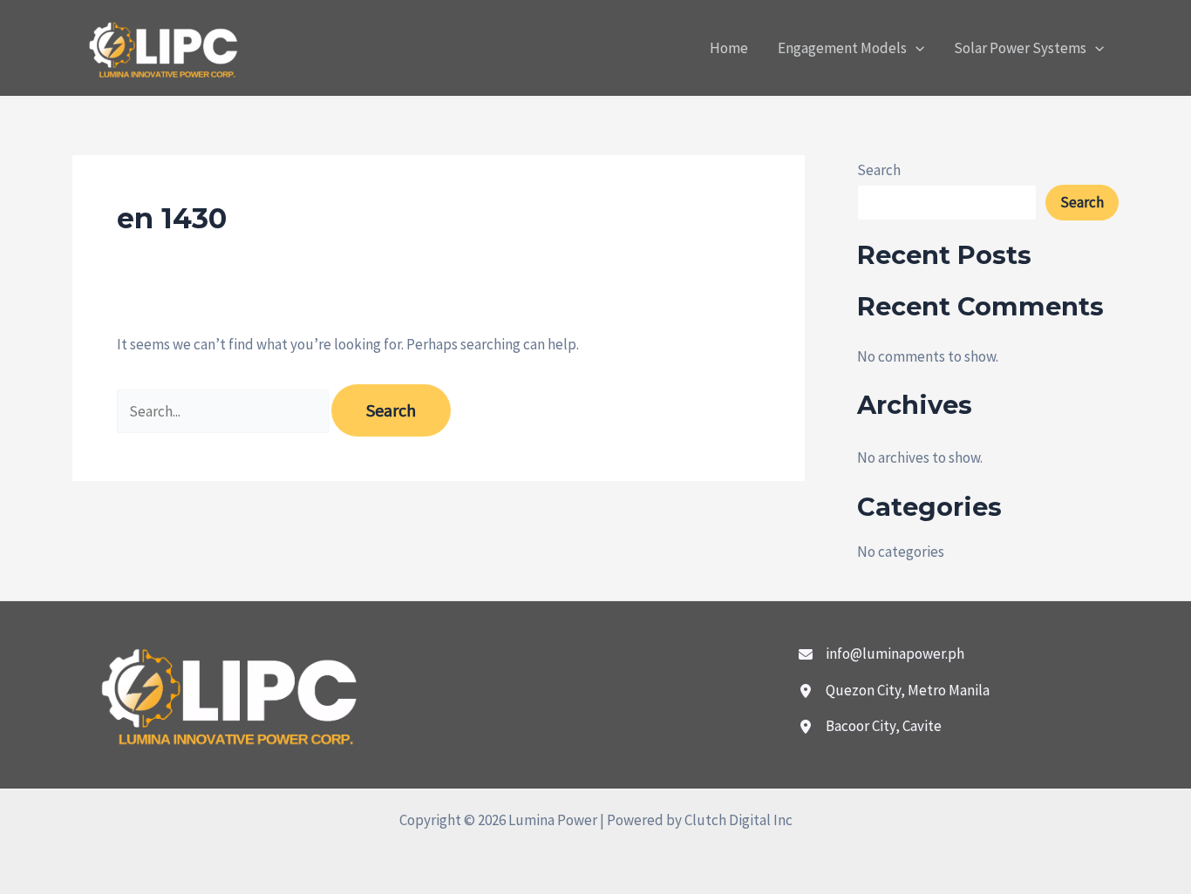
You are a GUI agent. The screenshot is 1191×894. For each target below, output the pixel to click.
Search (879, 169)
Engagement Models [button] (842, 48)
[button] (915, 48)
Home (729, 48)
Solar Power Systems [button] (1020, 48)
